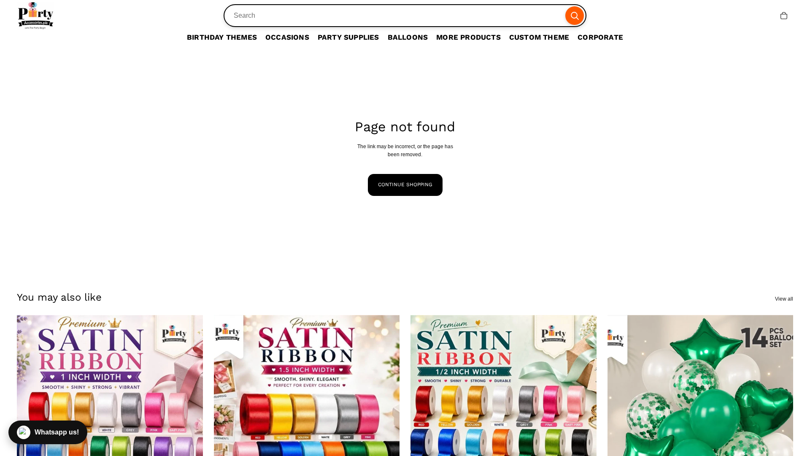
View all (784, 299)
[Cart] (784, 15)
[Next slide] (190, 431)
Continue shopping (405, 184)
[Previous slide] (226, 431)
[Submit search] (574, 15)
